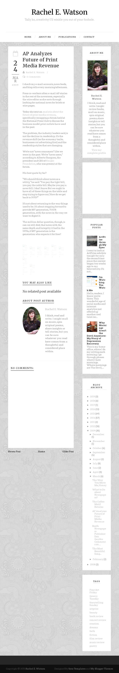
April (96, 472)
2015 (92, 413)
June (95, 468)
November (99, 441)
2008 (93, 564)
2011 (92, 422)
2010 (93, 426)
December (98, 434)
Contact (89, 37)
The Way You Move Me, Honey (99, 483)
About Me (45, 37)
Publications (67, 37)
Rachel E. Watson (59, 12)
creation (94, 623)
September (99, 452)
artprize (94, 609)
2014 (93, 418)
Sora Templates (77, 668)
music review (97, 642)
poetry (93, 646)
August (97, 459)
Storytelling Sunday (96, 604)
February (98, 559)
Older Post (68, 451)
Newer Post (14, 451)
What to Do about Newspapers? (99, 493)
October (97, 448)
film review (96, 638)
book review (96, 616)
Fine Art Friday (94, 591)
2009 (93, 430)
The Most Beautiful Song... (98, 551)
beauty (93, 612)
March (97, 476)
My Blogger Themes (102, 668)
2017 (92, 405)
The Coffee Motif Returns (98, 504)
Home (28, 37)
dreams (94, 627)
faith (92, 631)
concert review (98, 620)
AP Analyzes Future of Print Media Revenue (41, 60)
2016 (92, 409)
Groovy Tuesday (94, 597)
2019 (92, 396)
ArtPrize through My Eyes (102, 242)
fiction (93, 635)
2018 (92, 401)
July (95, 463)
